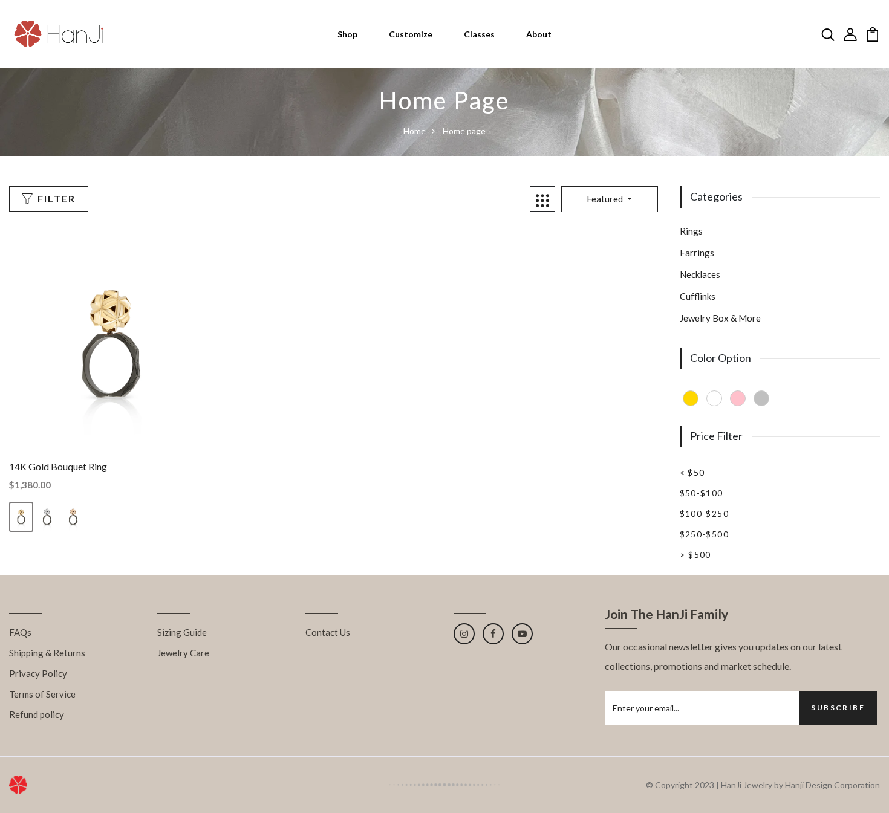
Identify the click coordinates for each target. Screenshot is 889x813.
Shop (347, 34)
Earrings (697, 252)
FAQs (20, 632)
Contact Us (327, 632)
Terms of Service (42, 693)
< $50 (692, 472)
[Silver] (761, 398)
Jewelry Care (183, 652)
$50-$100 (701, 493)
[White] (714, 398)
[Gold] (690, 398)
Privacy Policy (38, 673)
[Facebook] (493, 633)
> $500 (695, 554)
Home (414, 131)
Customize (410, 34)
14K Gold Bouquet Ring (58, 466)
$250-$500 (704, 534)
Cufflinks (697, 296)
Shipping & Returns (47, 652)
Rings (691, 230)
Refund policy (36, 714)
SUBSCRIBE (838, 707)
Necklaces (700, 274)
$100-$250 (704, 513)
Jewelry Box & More (720, 318)
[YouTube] (522, 633)
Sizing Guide (182, 632)
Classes (479, 34)
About (539, 34)
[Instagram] (464, 633)
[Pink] (738, 398)
